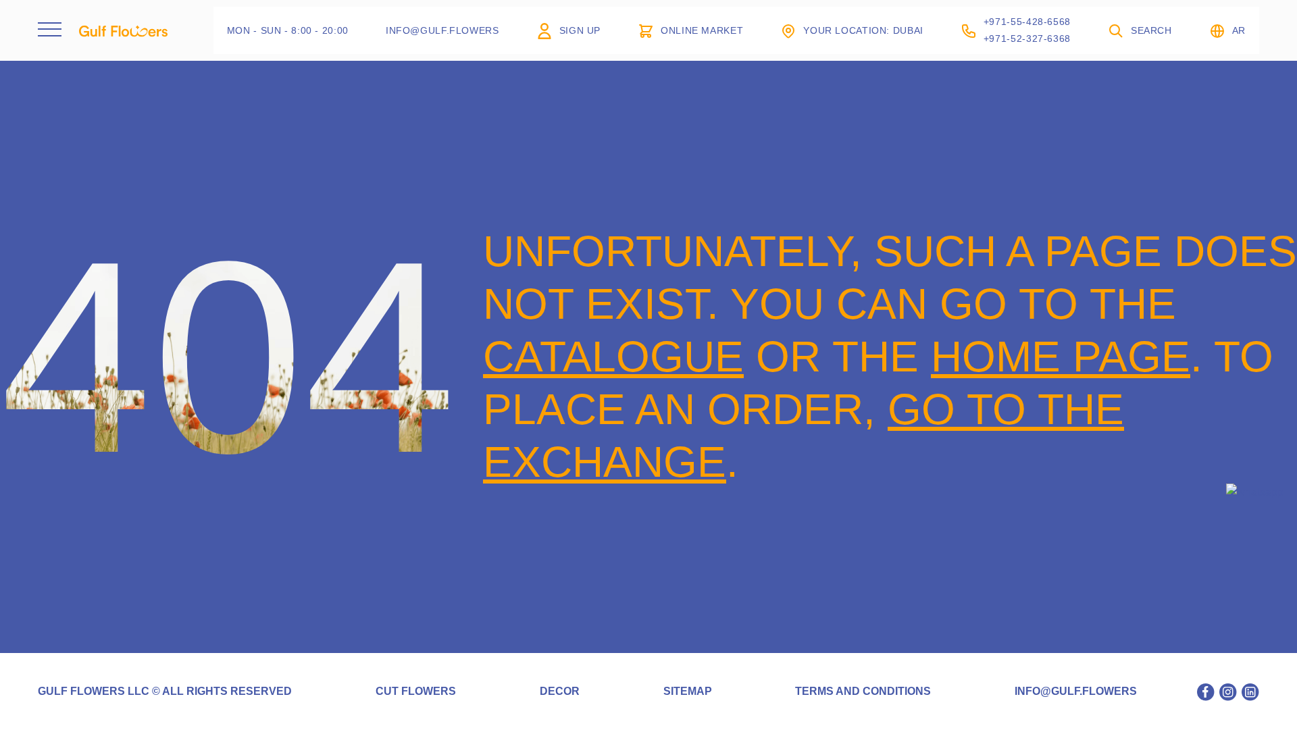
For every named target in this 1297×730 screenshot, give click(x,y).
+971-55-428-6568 (1027, 21)
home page (1060, 356)
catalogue (613, 356)
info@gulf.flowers (1076, 691)
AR (1239, 30)
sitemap (687, 691)
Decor (560, 691)
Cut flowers (416, 691)
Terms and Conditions (863, 691)
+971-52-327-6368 (1027, 38)
